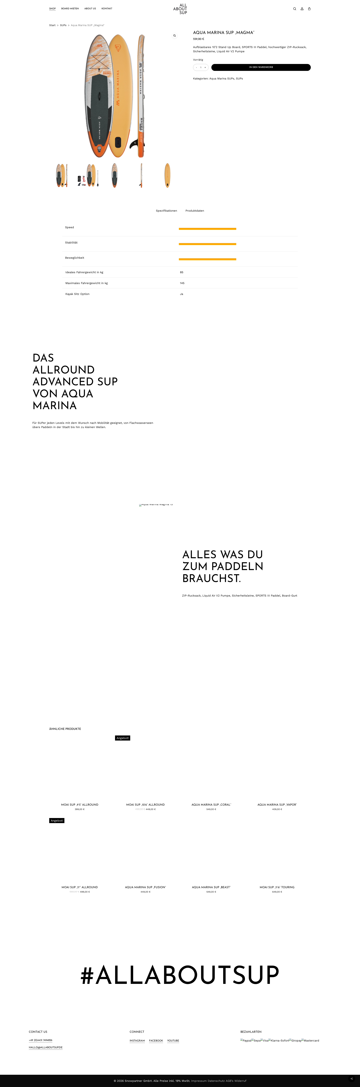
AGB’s (229, 1080)
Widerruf (240, 1080)
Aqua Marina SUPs (221, 78)
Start (52, 25)
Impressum (199, 1080)
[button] (174, 35)
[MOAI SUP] (80, 766)
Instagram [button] (137, 1041)
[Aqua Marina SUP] (211, 766)
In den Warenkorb (261, 67)
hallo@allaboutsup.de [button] (46, 1047)
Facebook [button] (156, 1041)
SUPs (63, 25)
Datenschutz (216, 1080)
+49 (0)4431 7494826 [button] (40, 1040)
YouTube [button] (173, 1041)
